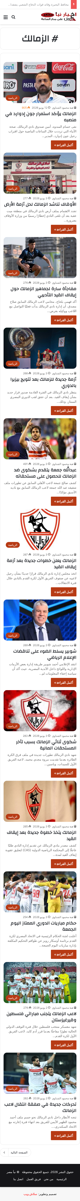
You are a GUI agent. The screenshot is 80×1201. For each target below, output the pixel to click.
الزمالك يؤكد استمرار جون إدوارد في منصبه (40, 117)
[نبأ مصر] (59, 16)
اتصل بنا (18, 1179)
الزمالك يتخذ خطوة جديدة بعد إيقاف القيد (41, 835)
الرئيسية (61, 1179)
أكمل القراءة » (63, 145)
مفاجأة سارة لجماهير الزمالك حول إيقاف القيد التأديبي (43, 292)
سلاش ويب (30, 1194)
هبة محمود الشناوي (62, 107)
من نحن (48, 1179)
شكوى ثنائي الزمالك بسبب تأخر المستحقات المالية (46, 745)
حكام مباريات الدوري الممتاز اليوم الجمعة (43, 926)
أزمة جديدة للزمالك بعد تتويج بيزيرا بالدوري (43, 382)
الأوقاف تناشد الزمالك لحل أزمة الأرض (40, 204)
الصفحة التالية (19, 1152)
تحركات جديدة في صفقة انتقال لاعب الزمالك (40, 1107)
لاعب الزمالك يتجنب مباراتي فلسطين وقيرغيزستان (41, 1017)
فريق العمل (33, 1179)
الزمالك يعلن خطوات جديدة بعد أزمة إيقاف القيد (41, 563)
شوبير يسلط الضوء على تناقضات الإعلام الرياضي (44, 654)
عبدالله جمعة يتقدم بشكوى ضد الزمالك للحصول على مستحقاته (45, 473)
